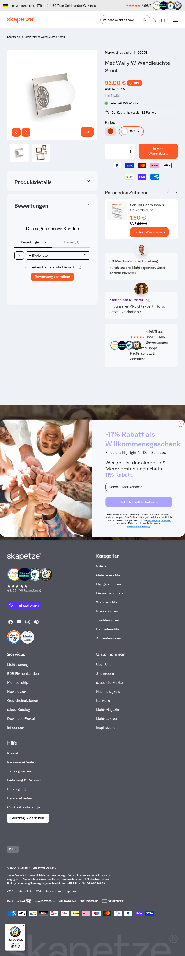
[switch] (15, 945)
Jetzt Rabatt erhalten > (139, 502)
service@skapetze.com (159, 520)
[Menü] (22, 926)
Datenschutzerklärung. (138, 526)
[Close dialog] (180, 424)
